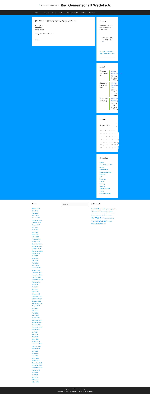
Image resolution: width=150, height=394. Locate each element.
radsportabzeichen (102, 215)
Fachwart (102, 211)
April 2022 (35, 313)
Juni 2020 (35, 353)
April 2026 (35, 213)
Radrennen (94, 215)
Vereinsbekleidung (105, 193)
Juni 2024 (35, 258)
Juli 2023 (35, 284)
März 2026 (35, 215)
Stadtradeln (106, 218)
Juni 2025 (35, 230)
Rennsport (92, 12)
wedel (109, 221)
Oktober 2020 (36, 346)
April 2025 (35, 234)
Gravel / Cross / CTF (72, 12)
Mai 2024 (35, 260)
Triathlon (83, 12)
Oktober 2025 (36, 222)
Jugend (102, 167)
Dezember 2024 (37, 244)
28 (104, 134)
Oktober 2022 (36, 301)
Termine (54, 12)
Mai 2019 (35, 377)
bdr (92, 209)
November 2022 (37, 299)
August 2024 (36, 253)
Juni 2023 (35, 287)
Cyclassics (108, 209)
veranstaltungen (99, 221)
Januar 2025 (36, 241)
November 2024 (37, 246)
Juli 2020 (35, 351)
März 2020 (35, 358)
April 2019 (35, 379)
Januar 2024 (36, 270)
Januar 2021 (36, 341)
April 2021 (35, 337)
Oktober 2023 (36, 277)
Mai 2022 (35, 310)
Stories (102, 181)
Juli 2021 (35, 332)
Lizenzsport (103, 213)
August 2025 (36, 225)
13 (109, 139)
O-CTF (108, 213)
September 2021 (37, 327)
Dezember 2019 (37, 363)
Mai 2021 (35, 334)
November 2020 (37, 344)
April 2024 (35, 263)
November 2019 (37, 365)
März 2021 (35, 339)
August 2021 (36, 329)
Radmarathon (104, 169)
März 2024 (35, 265)
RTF (61, 12)
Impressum (68, 389)
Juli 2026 (35, 210)
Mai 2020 (35, 356)
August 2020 (36, 348)
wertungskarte (96, 223)
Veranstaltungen (105, 188)
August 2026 (36, 208)
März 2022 (35, 315)
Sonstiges (103, 179)
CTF (103, 209)
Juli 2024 (35, 256)
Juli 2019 (35, 372)
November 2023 (37, 275)
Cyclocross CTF (95, 211)
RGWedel (96, 217)
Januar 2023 (36, 294)
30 (109, 134)
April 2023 (35, 291)
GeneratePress (89, 391)
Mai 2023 (35, 289)
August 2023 (36, 282)
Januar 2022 (36, 318)
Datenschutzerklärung (79, 389)
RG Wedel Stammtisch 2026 (114, 85)
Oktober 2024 (36, 249)
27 (109, 145)
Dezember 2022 (37, 296)
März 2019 (35, 382)
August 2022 (36, 306)
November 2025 (37, 220)
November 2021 (37, 322)
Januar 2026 (36, 218)
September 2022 (37, 303)
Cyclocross (113, 209)
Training (46, 12)
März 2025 (35, 237)
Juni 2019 (35, 375)
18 (104, 142)
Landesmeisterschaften (96, 213)
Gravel (105, 211)
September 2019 (37, 367)
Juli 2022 (35, 308)
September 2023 (37, 280)
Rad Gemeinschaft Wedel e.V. (86, 5)
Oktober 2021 (36, 325)
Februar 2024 (36, 268)
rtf (103, 218)
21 (112, 142)
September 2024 (37, 251)
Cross (100, 209)
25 (104, 145)
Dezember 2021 (37, 320)
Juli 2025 (35, 227)
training (111, 218)
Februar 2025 (36, 239)
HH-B (108, 211)
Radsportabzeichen (106, 172)
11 (103, 139)
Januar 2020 (36, 360)
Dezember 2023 (37, 272)
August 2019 (36, 370)
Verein (102, 191)
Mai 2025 (35, 232)
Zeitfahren (104, 223)
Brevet (102, 162)
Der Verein (37, 12)
